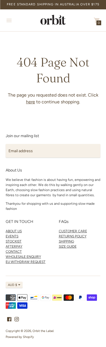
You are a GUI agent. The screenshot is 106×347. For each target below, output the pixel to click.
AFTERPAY (14, 246)
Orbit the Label (43, 331)
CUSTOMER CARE (73, 231)
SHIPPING (66, 241)
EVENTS (12, 236)
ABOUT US (14, 231)
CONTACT (14, 252)
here (30, 101)
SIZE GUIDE (68, 246)
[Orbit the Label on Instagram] (16, 318)
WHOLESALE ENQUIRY (23, 257)
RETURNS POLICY (72, 236)
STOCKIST (13, 241)
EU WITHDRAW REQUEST (26, 262)
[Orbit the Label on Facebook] (9, 318)
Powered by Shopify (20, 337)
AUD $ (12, 285)
